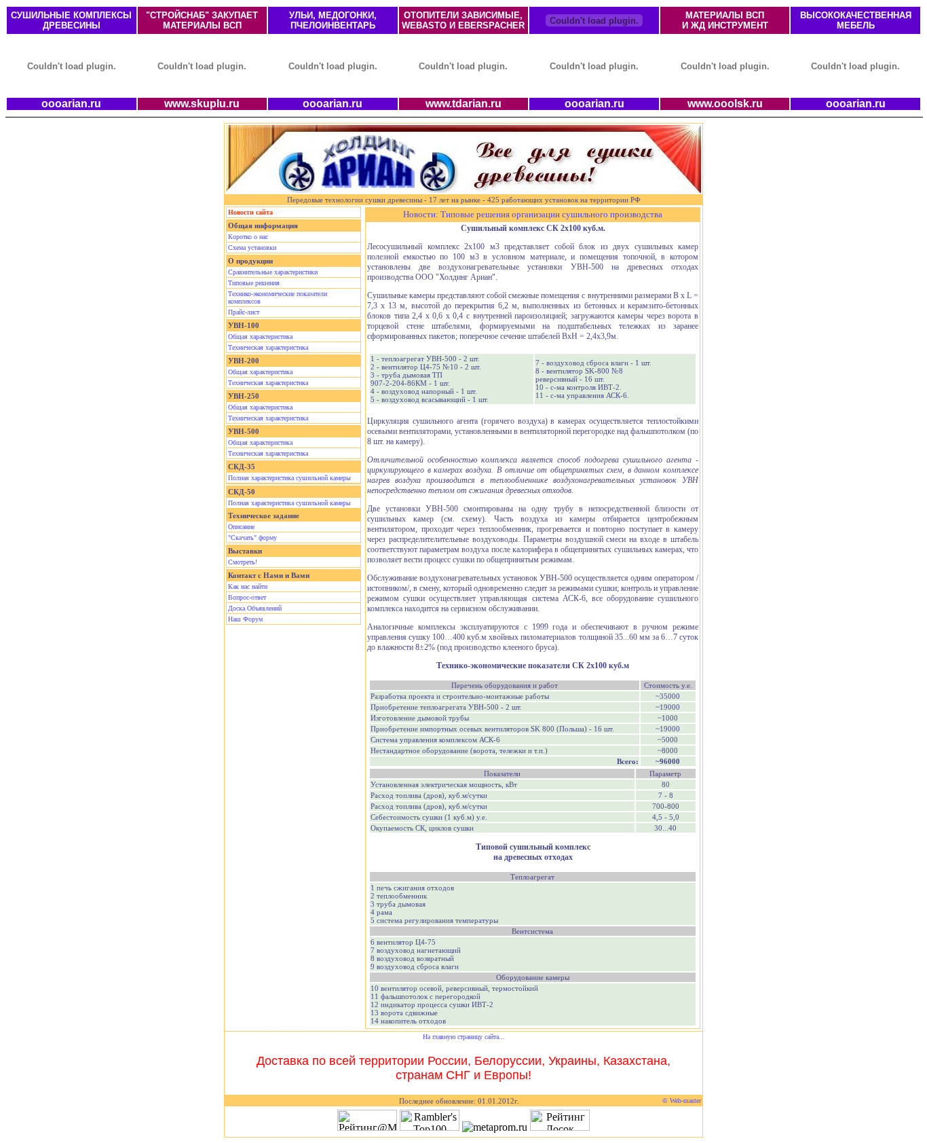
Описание (241, 526)
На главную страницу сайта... (464, 1036)
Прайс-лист (243, 312)
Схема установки (252, 247)
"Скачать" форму (252, 537)
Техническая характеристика (268, 347)
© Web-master (681, 1100)
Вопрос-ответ (247, 597)
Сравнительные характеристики (273, 272)
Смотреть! (242, 562)
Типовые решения (254, 283)
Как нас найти (247, 586)
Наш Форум (245, 619)
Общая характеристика (260, 336)
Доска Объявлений (255, 608)
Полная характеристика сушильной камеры (289, 478)
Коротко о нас (248, 236)
